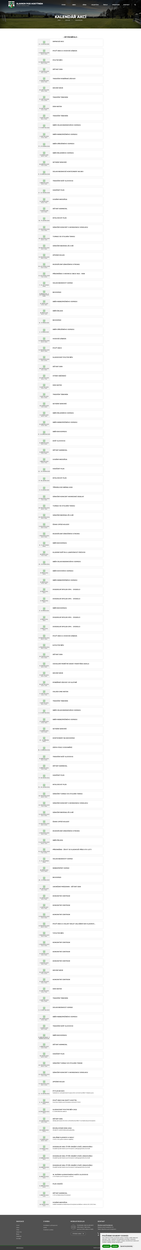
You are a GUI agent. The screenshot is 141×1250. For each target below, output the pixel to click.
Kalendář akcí (79, 20)
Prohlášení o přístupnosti (50, 1225)
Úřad (84, 4)
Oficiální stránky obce (29, 4)
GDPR (45, 1227)
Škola (105, 4)
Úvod (63, 4)
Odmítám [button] (115, 1246)
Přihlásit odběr (77, 1233)
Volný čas (95, 4)
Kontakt (126, 4)
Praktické (116, 4)
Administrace (19, 1247)
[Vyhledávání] (135, 5)
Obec (74, 4)
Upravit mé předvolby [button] (126, 1246)
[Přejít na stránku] (12, 4)
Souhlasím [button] (106, 1246)
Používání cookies (48, 1229)
